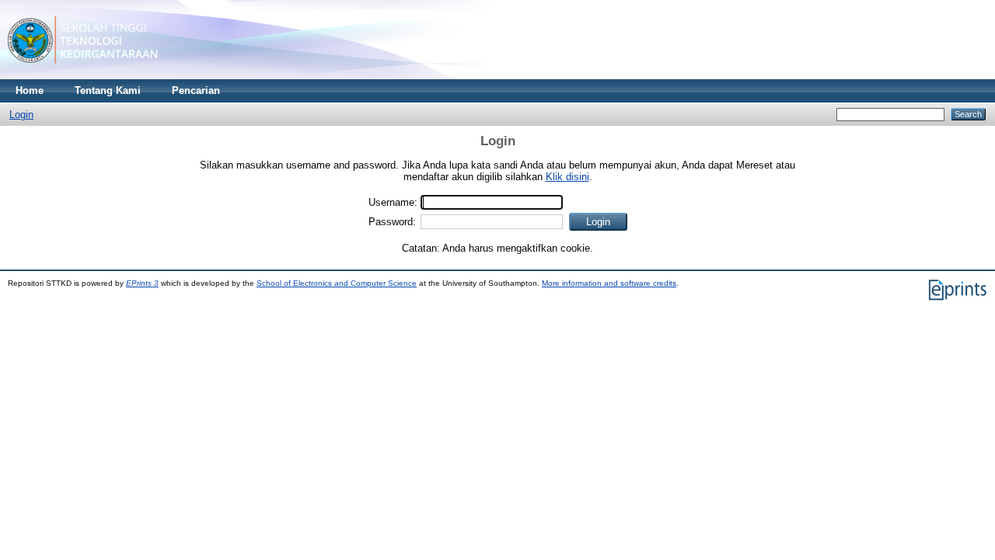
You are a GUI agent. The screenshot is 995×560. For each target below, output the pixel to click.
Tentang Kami (108, 90)
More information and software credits (609, 283)
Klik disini (567, 177)
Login (21, 114)
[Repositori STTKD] (83, 76)
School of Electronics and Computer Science (337, 283)
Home (30, 90)
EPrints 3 (142, 283)
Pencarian (196, 90)
